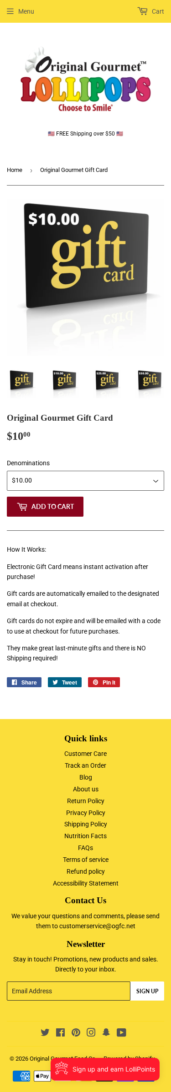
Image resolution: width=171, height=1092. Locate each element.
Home (14, 169)
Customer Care (85, 753)
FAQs (85, 847)
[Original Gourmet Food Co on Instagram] (91, 1033)
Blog (85, 777)
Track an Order (85, 765)
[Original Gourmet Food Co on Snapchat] (106, 1033)
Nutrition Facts (85, 836)
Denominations (28, 463)
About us (85, 789)
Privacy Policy (85, 812)
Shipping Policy (85, 824)
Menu (26, 11)
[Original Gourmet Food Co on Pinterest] (76, 1033)
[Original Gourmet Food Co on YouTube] (121, 1033)
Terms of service (86, 859)
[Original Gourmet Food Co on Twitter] (45, 1033)
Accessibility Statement (86, 883)
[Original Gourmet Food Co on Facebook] (60, 1033)
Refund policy (86, 871)
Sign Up (147, 991)
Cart (157, 11)
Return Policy (85, 801)
